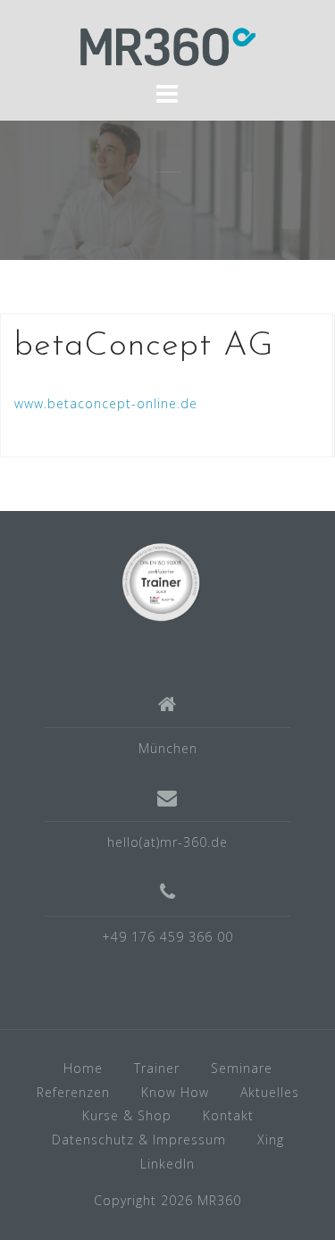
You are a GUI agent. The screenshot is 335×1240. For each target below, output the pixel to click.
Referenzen (73, 1092)
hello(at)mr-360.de (167, 842)
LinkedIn (167, 1163)
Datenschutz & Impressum (139, 1139)
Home (83, 1068)
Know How (175, 1092)
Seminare (241, 1068)
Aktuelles (269, 1092)
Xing (270, 1139)
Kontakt (228, 1115)
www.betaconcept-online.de (105, 403)
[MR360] (160, 580)
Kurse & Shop (127, 1115)
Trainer (157, 1068)
